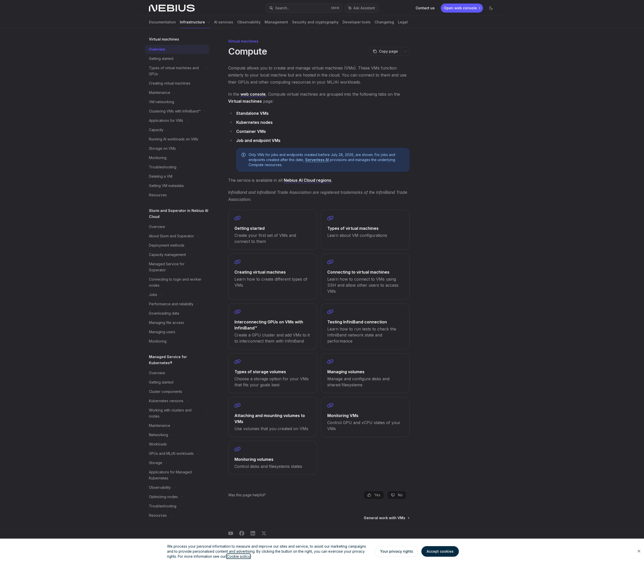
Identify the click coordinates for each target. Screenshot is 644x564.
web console (253, 94)
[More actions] (405, 51)
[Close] (639, 551)
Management (276, 22)
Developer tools (357, 22)
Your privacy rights (396, 551)
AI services (223, 22)
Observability (249, 22)
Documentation (162, 22)
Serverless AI (317, 160)
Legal (403, 22)
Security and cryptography (315, 22)
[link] (272, 230)
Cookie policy (238, 556)
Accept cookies (440, 551)
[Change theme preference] (491, 8)
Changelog (384, 22)
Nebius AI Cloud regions (307, 180)
